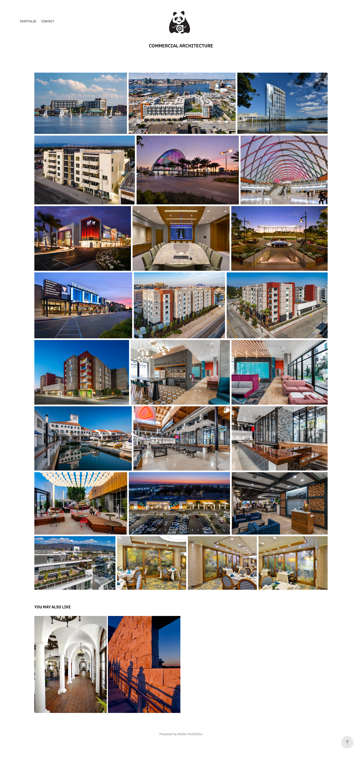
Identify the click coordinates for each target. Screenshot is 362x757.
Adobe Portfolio (190, 734)
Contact (47, 21)
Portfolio (28, 21)
